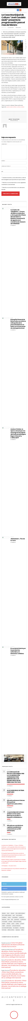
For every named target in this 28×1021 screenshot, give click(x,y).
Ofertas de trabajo (17, 921)
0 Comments (13, 225)
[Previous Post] (8, 114)
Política (17, 923)
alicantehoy (11, 27)
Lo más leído (4, 921)
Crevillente (18, 27)
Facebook (5, 888)
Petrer (13, 923)
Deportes (4, 919)
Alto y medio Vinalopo (20, 913)
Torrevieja (22, 927)
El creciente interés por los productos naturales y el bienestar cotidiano (18, 651)
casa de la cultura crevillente (11, 106)
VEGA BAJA (18, 929)
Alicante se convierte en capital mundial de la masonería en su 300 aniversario (15, 828)
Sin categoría (15, 927)
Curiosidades (15, 917)
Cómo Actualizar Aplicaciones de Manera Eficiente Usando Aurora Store (12, 944)
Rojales (3, 925)
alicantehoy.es (14, 999)
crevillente (22, 106)
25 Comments (10, 785)
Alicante (12, 646)
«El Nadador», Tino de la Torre (17, 539)
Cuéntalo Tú (21, 917)
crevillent (18, 106)
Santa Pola (8, 925)
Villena (22, 929)
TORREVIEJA (4, 929)
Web (2, 171)
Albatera (4, 913)
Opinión (8, 788)
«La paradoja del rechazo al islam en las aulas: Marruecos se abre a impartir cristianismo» (15, 814)
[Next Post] (20, 114)
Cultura (12, 427)
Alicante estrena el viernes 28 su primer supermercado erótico (16, 802)
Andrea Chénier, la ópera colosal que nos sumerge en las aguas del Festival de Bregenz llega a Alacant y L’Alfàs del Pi (18, 433)
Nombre (3, 160)
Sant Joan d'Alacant (16, 925)
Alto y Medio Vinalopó (6, 915)
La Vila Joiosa (23, 919)
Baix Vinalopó (19, 915)
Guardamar (16, 919)
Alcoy (8, 913)
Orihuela (8, 923)
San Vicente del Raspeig (7, 927)
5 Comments (9, 820)
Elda (12, 919)
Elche (11, 317)
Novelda (10, 921)
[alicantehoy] (14, 4)
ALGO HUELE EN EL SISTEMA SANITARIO (15, 791)
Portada (22, 923)
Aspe (14, 915)
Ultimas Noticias (11, 929)
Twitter (4, 883)
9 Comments (9, 795)
